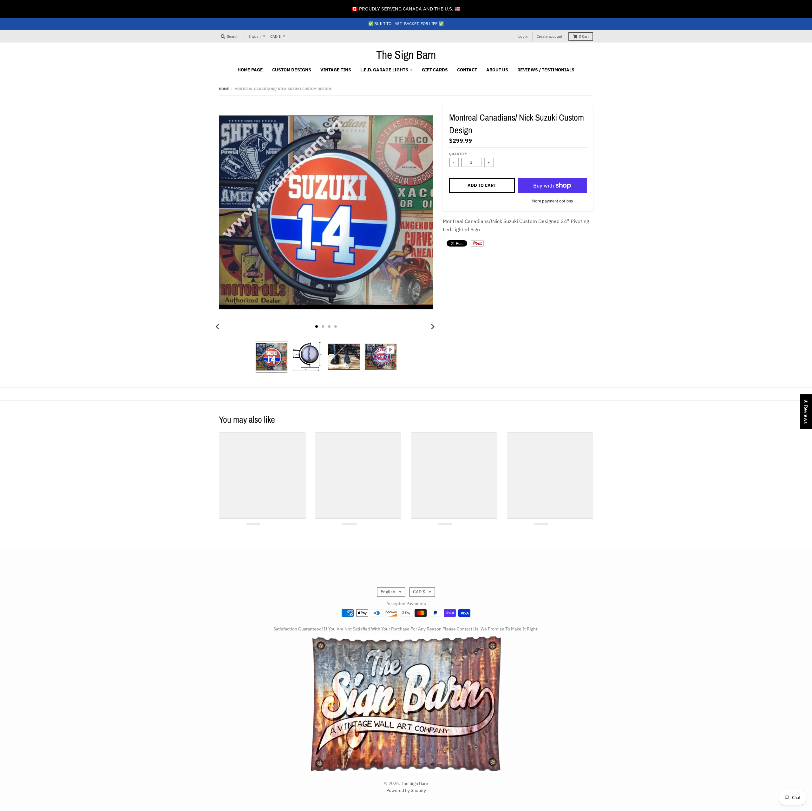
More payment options (552, 201)
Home (224, 89)
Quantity (458, 154)
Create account (549, 36)
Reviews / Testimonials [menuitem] (545, 70)
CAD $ (275, 36)
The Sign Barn (406, 54)
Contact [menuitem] (467, 70)
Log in (523, 36)
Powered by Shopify (406, 790)
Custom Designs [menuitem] (291, 70)
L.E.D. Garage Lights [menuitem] (384, 70)
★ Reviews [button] (806, 411)
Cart (584, 36)
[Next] (433, 326)
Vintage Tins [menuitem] (335, 70)
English (254, 36)
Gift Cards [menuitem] (435, 70)
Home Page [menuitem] (250, 70)
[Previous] (218, 326)
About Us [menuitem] (497, 70)
